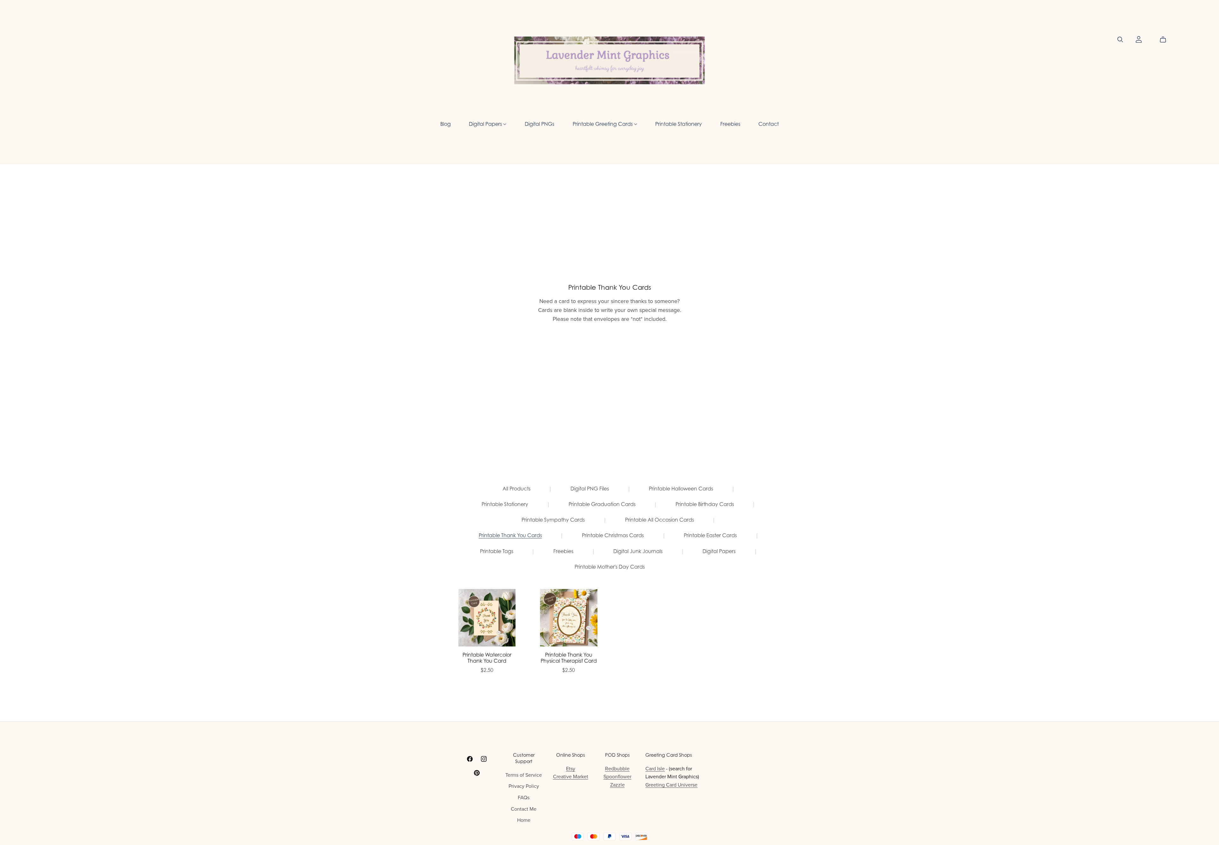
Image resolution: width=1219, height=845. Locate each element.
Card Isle (655, 769)
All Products (516, 489)
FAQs (524, 797)
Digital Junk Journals (638, 551)
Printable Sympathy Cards (553, 520)
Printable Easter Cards (710, 535)
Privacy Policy (524, 786)
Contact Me (523, 809)
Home (523, 820)
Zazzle (617, 785)
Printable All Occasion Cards (659, 520)
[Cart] (1165, 40)
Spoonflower (617, 777)
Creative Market (570, 777)
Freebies (730, 123)
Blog (445, 123)
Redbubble (617, 769)
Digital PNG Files (589, 489)
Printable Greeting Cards (603, 123)
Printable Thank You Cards (510, 535)
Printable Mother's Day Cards (610, 567)
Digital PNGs (539, 123)
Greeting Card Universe (671, 785)
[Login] (1138, 39)
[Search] (1120, 40)
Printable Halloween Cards (681, 489)
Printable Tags (496, 551)
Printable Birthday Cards (705, 504)
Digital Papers (486, 123)
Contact (768, 123)
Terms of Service (523, 775)
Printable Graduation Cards (602, 504)
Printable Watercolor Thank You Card (487, 658)
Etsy (570, 769)
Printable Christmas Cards (613, 535)
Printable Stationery (678, 123)
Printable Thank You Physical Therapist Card (569, 658)
